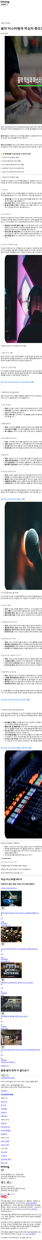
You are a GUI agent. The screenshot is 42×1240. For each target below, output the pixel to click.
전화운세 (4, 1134)
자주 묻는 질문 (6, 1159)
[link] (4, 1078)
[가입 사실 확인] (30, 1234)
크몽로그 (4, 1112)
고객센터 (4, 1156)
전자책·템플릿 (6, 1130)
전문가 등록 (5, 1141)
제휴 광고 (4, 1116)
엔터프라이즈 (5, 1127)
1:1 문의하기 (33, 1209)
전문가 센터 (5, 1145)
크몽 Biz (3, 1123)
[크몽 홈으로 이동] (5, 3)
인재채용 (4, 1109)
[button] (3, 1075)
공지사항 (4, 1152)
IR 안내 (3, 1105)
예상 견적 (4, 1163)
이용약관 (4, 1091)
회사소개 (4, 1101)
